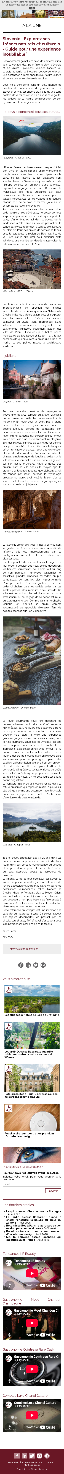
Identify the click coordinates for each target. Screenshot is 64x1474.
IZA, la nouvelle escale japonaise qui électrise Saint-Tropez (33, 1238)
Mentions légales (32, 1465)
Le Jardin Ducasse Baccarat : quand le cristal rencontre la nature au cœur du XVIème (28, 1054)
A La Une (32, 25)
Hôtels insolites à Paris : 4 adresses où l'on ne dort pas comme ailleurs (31, 1095)
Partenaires (13, 1462)
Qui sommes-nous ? (32, 1462)
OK (32, 8)
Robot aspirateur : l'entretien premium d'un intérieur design (29, 1135)
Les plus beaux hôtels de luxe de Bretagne (31, 1015)
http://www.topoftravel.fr (24, 948)
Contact (49, 1462)
